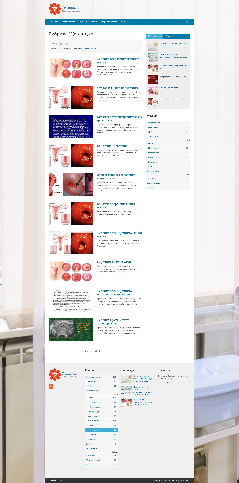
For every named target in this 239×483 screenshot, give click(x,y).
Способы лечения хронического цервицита (119, 118)
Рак (103, 425)
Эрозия (103, 434)
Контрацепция (168, 183)
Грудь (168, 166)
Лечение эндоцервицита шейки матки (119, 234)
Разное (124, 22)
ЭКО (168, 132)
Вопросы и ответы (109, 22)
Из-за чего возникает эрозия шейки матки (173, 67)
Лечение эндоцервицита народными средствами (114, 292)
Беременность (68, 22)
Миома (103, 402)
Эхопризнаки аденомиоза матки (172, 77)
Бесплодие (168, 127)
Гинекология (78, 48)
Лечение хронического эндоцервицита (113, 321)
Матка (94, 22)
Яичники (168, 162)
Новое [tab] (169, 36)
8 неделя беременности (168, 88)
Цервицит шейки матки (114, 262)
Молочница (168, 153)
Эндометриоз (103, 407)
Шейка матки (90, 48)
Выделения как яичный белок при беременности (173, 44)
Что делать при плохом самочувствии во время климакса (173, 55)
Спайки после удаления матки (171, 99)
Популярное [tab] (154, 36)
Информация (153, 171)
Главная (54, 22)
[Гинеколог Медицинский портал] (65, 14)
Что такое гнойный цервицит (117, 88)
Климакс (83, 22)
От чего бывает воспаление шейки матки (116, 176)
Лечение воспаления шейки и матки (118, 60)
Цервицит (103, 430)
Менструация (168, 148)
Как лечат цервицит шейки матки (116, 205)
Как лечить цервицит (112, 146)
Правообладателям (56, 481)
